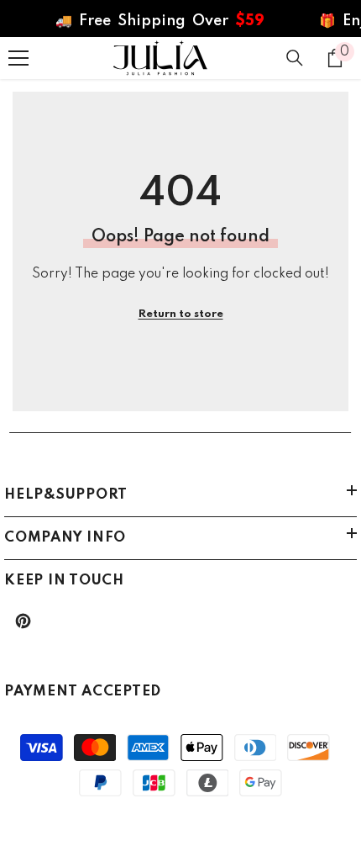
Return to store (181, 314)
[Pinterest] (23, 621)
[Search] (295, 58)
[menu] (18, 58)
